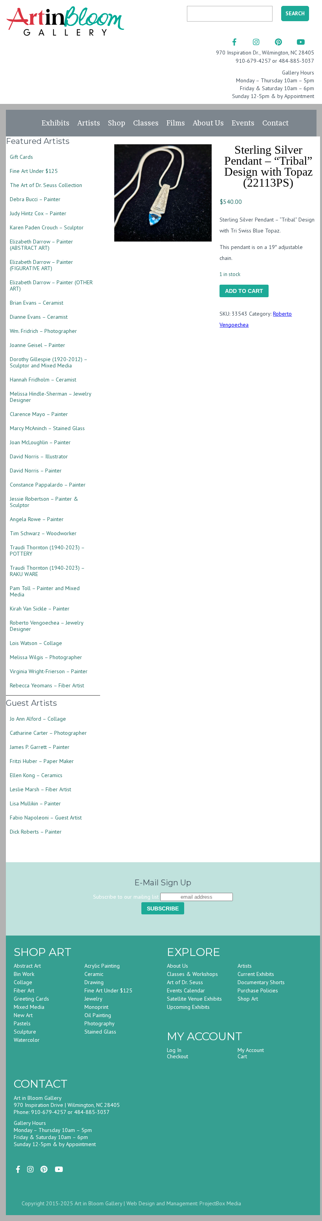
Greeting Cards (31, 998)
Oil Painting (97, 1015)
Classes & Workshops (192, 974)
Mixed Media (29, 1006)
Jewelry (93, 998)
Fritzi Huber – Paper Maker (42, 761)
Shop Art (248, 998)
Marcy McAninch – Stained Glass (47, 428)
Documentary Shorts (261, 982)
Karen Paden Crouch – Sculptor (47, 227)
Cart (242, 1056)
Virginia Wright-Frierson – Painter (49, 671)
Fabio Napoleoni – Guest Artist (46, 817)
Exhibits (56, 123)
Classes (146, 123)
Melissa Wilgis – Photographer (46, 657)
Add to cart (244, 291)
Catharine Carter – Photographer (48, 732)
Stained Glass (100, 1031)
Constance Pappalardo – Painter (48, 484)
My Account (251, 1050)
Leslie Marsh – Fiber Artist (40, 789)
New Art (23, 1015)
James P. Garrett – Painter (40, 746)
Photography (99, 1023)
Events (243, 123)
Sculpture (25, 1031)
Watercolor (27, 1039)
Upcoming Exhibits (188, 1006)
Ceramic (93, 974)
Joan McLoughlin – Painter (40, 442)
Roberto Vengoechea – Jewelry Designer (46, 625)
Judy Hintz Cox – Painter (38, 213)
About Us (208, 123)
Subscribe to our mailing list (126, 896)
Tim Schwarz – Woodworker (43, 533)
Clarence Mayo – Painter (39, 414)
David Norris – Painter (36, 470)
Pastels (22, 1023)
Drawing (94, 982)
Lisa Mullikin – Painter (35, 803)
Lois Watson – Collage (36, 643)
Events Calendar (186, 990)
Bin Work (24, 974)
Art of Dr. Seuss (185, 982)
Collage (23, 982)
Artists (88, 123)
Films (175, 123)
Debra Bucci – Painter (35, 199)
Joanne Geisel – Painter (37, 345)
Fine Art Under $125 (34, 170)
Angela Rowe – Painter (37, 519)
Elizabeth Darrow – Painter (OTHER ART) (51, 285)
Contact (275, 123)
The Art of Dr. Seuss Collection (46, 185)
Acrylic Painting (102, 965)
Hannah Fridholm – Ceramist (43, 379)
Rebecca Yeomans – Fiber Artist (47, 685)
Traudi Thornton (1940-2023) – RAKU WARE (47, 571)
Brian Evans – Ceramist (36, 302)
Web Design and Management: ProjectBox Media (183, 1203)
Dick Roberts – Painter (36, 831)
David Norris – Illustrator (39, 456)
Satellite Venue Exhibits (194, 998)
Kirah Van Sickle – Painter (40, 608)
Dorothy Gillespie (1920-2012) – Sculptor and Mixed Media (48, 362)
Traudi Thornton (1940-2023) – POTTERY (47, 550)
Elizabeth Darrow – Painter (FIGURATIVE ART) (41, 265)
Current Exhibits (256, 974)
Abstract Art (27, 965)
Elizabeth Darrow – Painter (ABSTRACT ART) (41, 244)
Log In (174, 1050)
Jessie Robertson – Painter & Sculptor (44, 502)
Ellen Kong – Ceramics (36, 775)
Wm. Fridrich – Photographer (43, 330)
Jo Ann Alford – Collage (38, 718)
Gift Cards (21, 156)
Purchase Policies (258, 990)
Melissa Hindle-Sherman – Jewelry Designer (50, 396)
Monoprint (96, 1006)
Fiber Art (24, 990)
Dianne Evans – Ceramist (39, 316)
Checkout (177, 1056)
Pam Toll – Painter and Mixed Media (45, 591)
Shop (116, 123)
